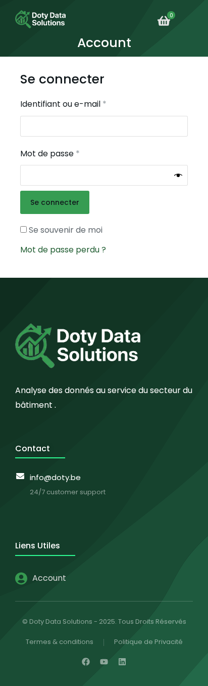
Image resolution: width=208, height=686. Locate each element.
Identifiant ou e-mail (85, 103)
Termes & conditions (59, 642)
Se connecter (54, 202)
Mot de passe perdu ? (63, 249)
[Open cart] (163, 20)
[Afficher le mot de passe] (178, 175)
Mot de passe (72, 153)
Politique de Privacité (148, 642)
